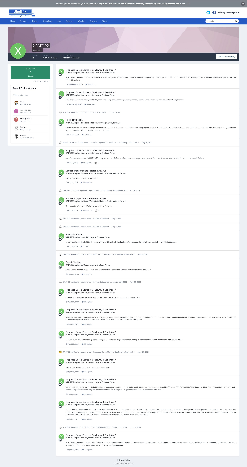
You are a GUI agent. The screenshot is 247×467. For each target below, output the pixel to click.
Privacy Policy (123, 460)
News (35, 21)
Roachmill (66, 190)
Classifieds (47, 21)
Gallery (69, 21)
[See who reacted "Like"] (95, 162)
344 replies (87, 183)
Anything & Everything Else (110, 123)
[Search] (236, 21)
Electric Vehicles (73, 262)
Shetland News (108, 72)
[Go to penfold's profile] (16, 136)
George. (23, 127)
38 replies (87, 274)
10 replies (86, 246)
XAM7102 (70, 72)
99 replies (91, 84)
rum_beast (88, 72)
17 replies (87, 135)
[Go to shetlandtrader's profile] (16, 111)
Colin (85, 237)
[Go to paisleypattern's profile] (16, 119)
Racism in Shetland (101, 219)
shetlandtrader (26, 110)
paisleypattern (25, 118)
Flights (104, 21)
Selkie (22, 102)
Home (12, 21)
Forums (23, 21)
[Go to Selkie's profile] (16, 103)
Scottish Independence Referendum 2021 (86, 170)
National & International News (112, 173)
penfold (23, 135)
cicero (86, 123)
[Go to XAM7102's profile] (61, 71)
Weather (81, 21)
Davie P (86, 173)
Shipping (93, 21)
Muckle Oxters (68, 143)
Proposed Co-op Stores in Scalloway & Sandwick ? (91, 70)
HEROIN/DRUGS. (100, 112)
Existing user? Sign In (228, 13)
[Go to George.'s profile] (16, 128)
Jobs (59, 21)
